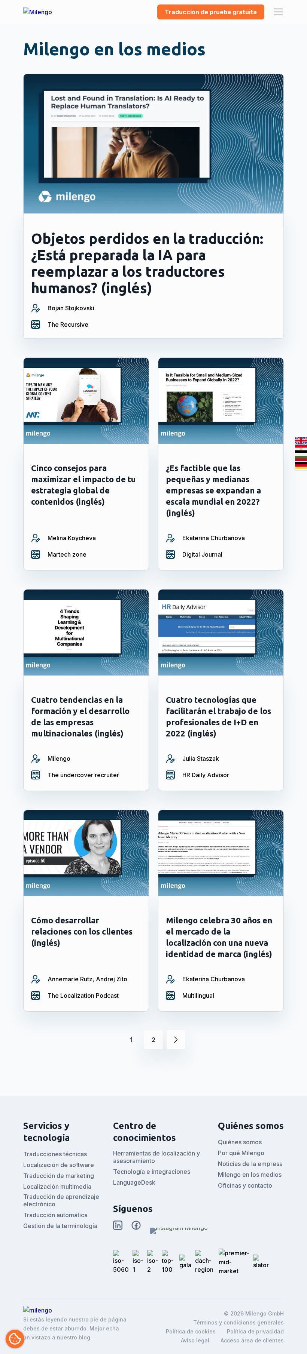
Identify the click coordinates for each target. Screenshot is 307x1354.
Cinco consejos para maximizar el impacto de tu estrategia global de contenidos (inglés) (83, 484)
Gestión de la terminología (60, 1226)
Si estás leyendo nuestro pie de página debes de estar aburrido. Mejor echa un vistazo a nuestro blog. (75, 1328)
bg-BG (301, 457)
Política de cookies (191, 1331)
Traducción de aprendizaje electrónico (61, 1200)
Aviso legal (195, 1340)
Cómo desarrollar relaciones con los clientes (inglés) (82, 931)
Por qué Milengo (241, 1153)
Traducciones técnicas (55, 1154)
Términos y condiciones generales (238, 1322)
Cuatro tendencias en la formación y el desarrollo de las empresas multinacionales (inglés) (80, 716)
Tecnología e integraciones (151, 1171)
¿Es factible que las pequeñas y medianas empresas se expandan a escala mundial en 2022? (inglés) (213, 490)
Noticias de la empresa (250, 1163)
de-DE (301, 465)
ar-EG (301, 449)
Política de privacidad (255, 1331)
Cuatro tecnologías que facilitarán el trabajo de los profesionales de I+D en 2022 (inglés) (218, 716)
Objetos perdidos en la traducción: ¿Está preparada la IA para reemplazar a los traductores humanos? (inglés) (147, 263)
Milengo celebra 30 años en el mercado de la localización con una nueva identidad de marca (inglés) (219, 937)
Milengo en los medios (250, 1174)
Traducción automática (55, 1215)
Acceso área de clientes (252, 1340)
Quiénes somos (240, 1142)
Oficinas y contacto (245, 1185)
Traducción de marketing (58, 1175)
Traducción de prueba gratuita (211, 12)
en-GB (301, 440)
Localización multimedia (57, 1186)
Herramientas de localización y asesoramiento (156, 1157)
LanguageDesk (134, 1182)
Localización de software (58, 1165)
